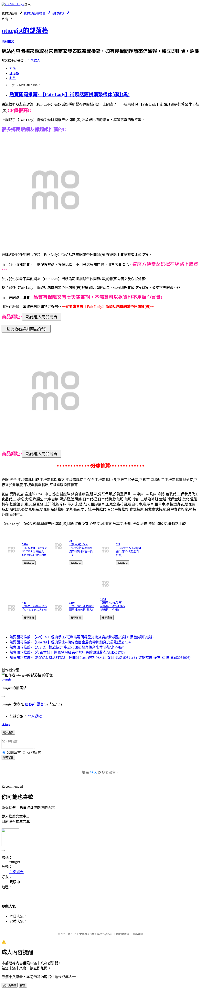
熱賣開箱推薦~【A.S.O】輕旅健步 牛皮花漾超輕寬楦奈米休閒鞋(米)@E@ (66, 647)
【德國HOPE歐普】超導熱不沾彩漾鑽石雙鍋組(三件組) (112, 606)
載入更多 (8, 732)
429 (24, 602)
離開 (22, 985)
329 (118, 544)
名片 (12, 78)
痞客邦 (30, 704)
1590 (103, 599)
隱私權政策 (122, 934)
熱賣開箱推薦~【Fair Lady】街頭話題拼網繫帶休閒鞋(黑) (69, 94)
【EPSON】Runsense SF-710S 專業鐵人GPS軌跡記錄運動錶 (34, 552)
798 (71, 540)
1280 (72, 602)
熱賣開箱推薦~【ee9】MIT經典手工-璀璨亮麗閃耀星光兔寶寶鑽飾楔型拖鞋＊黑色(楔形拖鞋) (81, 637)
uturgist (7, 679)
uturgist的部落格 (25, 30)
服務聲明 (138, 934)
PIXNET (71, 934)
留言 (40, 704)
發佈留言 (8, 757)
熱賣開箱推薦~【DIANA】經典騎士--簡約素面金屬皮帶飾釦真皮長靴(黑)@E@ (70, 642)
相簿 (12, 68)
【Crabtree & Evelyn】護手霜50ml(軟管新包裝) (128, 552)
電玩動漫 (35, 716)
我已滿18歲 (9, 985)
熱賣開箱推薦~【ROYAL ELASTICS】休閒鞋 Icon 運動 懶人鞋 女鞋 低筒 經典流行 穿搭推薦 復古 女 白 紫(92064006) (100, 658)
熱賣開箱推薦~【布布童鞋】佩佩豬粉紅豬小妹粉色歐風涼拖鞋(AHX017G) (67, 652)
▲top (6, 724)
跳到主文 (8, 41)
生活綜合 (33, 60)
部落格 (14, 73)
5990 (25, 544)
